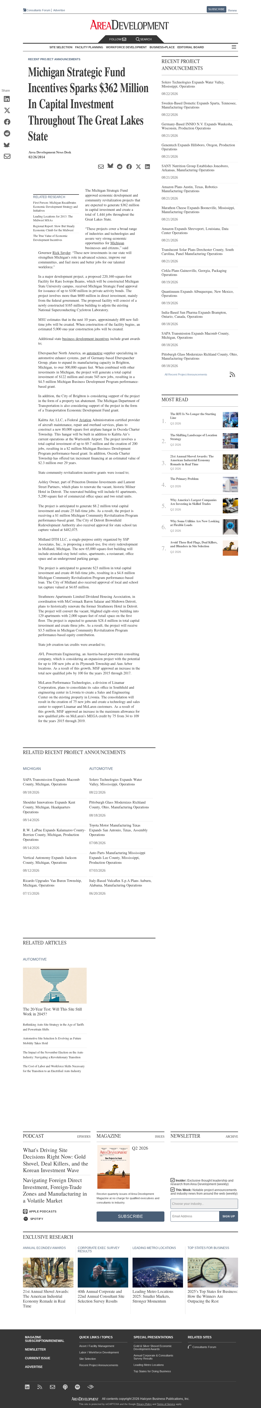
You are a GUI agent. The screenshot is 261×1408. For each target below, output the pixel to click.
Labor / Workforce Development (99, 1352)
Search (146, 39)
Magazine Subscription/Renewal (44, 1339)
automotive (94, 352)
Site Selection (87, 1358)
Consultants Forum (38, 10)
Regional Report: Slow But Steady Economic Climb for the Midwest (54, 228)
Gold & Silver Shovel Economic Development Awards (153, 1347)
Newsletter (35, 1349)
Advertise (59, 10)
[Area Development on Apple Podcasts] (65, 1387)
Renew (232, 10)
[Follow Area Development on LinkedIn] (28, 1387)
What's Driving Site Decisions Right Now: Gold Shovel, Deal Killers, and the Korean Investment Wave (55, 1160)
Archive (232, 1136)
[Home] (53, 1387)
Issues (159, 1136)
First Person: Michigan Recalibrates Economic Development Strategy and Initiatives (55, 206)
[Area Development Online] (85, 1399)
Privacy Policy (144, 1404)
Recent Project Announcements (54, 59)
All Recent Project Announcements (186, 374)
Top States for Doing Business (152, 1371)
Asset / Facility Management (96, 1346)
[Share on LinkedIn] (9, 99)
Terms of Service (166, 1404)
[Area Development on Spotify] (78, 1387)
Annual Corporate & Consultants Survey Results (153, 1357)
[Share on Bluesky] (9, 145)
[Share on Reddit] (9, 133)
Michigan (117, 242)
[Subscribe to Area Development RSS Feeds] (40, 1387)
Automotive (101, 769)
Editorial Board (190, 47)
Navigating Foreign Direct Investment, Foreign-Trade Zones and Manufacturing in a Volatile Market (55, 1190)
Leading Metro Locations (149, 1364)
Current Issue (37, 1358)
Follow (115, 39)
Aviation (85, 419)
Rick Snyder (61, 252)
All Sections (234, 47)
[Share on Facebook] (9, 122)
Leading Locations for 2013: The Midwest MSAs (53, 218)
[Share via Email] (9, 156)
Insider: (202, 1182)
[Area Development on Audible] (90, 1387)
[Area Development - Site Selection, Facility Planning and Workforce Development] (130, 25)
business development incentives (85, 338)
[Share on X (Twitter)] (9, 110)
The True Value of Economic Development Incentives (50, 238)
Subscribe (216, 9)
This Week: (204, 1191)
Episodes (83, 1136)
